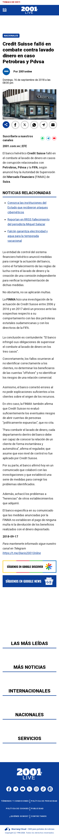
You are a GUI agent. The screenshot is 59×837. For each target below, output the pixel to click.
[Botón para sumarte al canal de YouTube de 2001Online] (54, 138)
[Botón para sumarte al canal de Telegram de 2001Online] (48, 138)
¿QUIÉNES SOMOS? (19, 816)
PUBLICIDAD (37, 809)
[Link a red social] (8, 789)
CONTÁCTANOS (39, 816)
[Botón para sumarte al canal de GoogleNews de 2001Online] (29, 581)
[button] (15, 124)
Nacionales (11, 35)
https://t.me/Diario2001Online (22, 553)
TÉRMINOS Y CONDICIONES (15, 801)
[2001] (29, 10)
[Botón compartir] (6, 125)
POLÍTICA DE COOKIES (17, 809)
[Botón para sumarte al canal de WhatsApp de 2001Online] (42, 138)
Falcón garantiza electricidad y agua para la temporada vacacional (28, 236)
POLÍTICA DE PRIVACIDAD (44, 801)
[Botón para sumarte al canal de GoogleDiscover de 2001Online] (29, 566)
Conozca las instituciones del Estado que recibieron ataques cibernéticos (28, 207)
